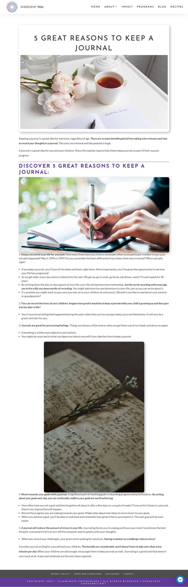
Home (95, 7)
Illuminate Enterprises (78, 581)
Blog (162, 7)
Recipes (177, 7)
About (109, 7)
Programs (145, 7)
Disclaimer (112, 574)
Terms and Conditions (88, 574)
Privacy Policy (60, 574)
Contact (128, 574)
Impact (127, 7)
